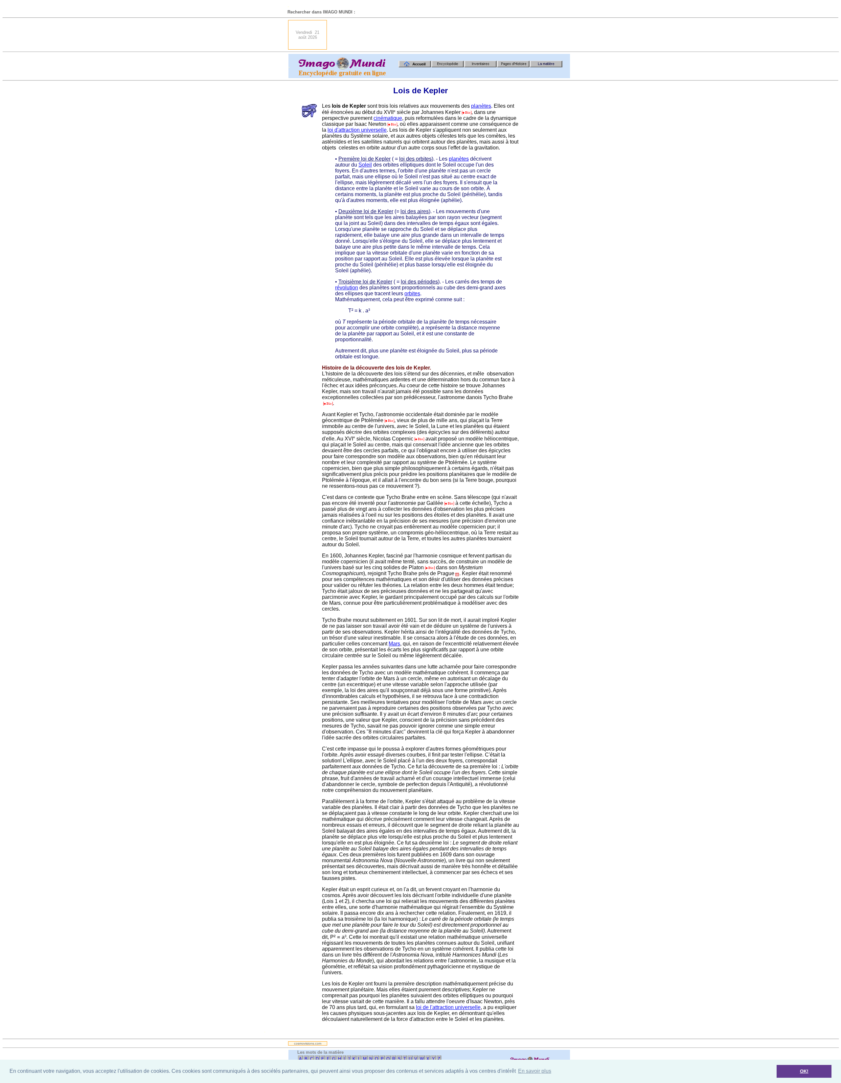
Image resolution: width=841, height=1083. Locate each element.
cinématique (388, 118)
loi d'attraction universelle (357, 130)
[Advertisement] (450, 35)
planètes (481, 106)
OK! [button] (804, 1071)
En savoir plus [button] (534, 1071)
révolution (346, 287)
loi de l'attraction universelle (448, 1007)
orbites (412, 293)
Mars (394, 643)
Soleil (365, 165)
